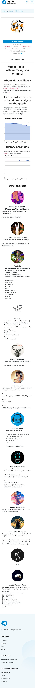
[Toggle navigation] (32, 2)
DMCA (3, 675)
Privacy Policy (5, 678)
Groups (3, 643)
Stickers (3, 649)
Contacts (4, 681)
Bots (2, 646)
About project (5, 673)
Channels (4, 640)
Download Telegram (7, 662)
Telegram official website (9, 659)
